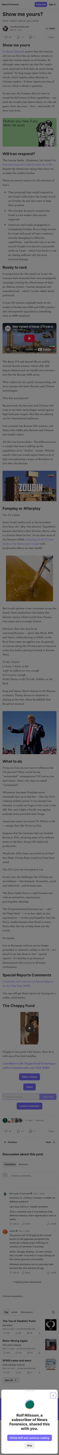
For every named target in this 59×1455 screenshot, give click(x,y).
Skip (29, 1445)
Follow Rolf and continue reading (29, 1437)
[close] (53, 1395)
